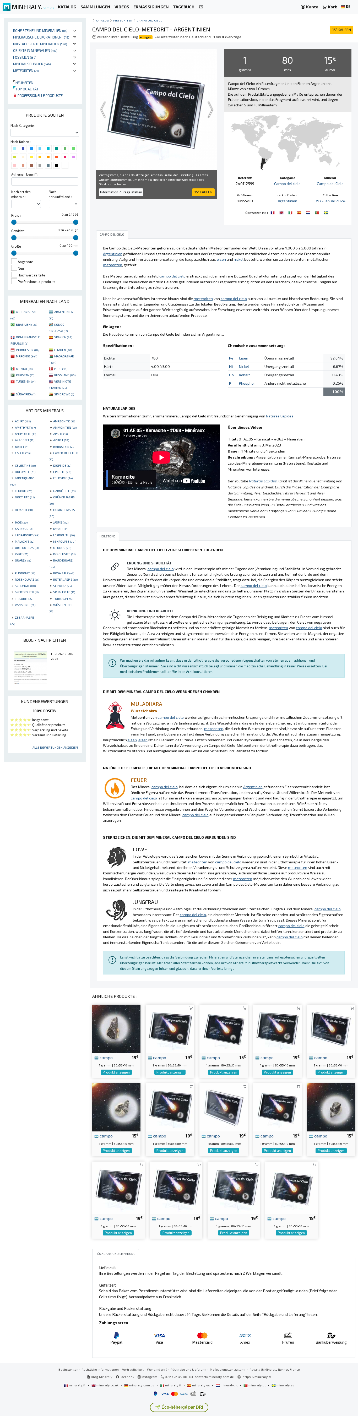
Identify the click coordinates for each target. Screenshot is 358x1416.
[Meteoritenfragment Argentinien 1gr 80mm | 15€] (331, 1106)
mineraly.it (173, 1385)
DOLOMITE (25, 471)
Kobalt (244, 375)
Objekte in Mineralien (35, 50)
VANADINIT (25, 605)
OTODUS (62, 547)
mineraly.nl (229, 1385)
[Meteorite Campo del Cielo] (291, 212)
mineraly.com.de (141, 1385)
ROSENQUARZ (27, 579)
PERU (60, 369)
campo (106, 1057)
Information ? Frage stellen (121, 192)
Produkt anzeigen (116, 1072)
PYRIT (21, 554)
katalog (102, 20)
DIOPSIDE (62, 465)
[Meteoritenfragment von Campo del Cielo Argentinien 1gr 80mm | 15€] (116, 1106)
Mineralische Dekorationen (41, 37)
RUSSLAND (64, 375)
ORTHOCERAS (27, 547)
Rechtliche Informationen (100, 1369)
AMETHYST (25, 427)
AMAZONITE (64, 421)
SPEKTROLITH (27, 592)
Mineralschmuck (32, 64)
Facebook (126, 1377)
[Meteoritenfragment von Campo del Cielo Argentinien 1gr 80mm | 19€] (277, 1106)
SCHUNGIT (25, 585)
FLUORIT (23, 491)
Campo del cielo (149, 20)
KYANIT (60, 528)
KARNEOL (24, 528)
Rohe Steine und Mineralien (40, 30)
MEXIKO (24, 369)
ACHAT (23, 421)
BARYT (22, 446)
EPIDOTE (62, 471)
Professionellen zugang (228, 1369)
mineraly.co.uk (107, 1385)
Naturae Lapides (280, 416)
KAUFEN (341, 30)
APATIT (60, 433)
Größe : (17, 246)
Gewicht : (18, 231)
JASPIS (60, 522)
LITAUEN (63, 350)
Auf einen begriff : (24, 174)
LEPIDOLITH (64, 535)
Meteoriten (26, 70)
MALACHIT (24, 541)
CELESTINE (25, 465)
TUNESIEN (25, 381)
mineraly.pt (257, 1385)
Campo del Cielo (330, 183)
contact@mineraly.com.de (214, 1377)
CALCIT (22, 453)
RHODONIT (25, 573)
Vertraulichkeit (133, 1369)
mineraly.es (201, 1385)
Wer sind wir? (157, 1369)
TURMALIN (63, 598)
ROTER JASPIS (65, 579)
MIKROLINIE (64, 541)
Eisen (243, 358)
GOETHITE (25, 497)
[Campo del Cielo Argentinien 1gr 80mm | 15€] (223, 1028)
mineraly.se (285, 1385)
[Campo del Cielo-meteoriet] (308, 212)
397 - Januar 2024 (330, 201)
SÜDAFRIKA (25, 394)
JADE (21, 522)
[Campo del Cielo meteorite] (282, 212)
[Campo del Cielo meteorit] (326, 212)
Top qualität (26, 89)
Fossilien (24, 57)
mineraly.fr (77, 1385)
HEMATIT (24, 509)
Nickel (244, 366)
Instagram (149, 1377)
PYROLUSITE (64, 554)
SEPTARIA (62, 585)
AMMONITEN (65, 427)
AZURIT (61, 440)
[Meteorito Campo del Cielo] (299, 212)
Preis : (16, 215)
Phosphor (247, 383)
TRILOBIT (24, 598)
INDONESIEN (27, 350)
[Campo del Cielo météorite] (273, 212)
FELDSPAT (63, 478)
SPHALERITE (64, 592)
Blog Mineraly (101, 1377)
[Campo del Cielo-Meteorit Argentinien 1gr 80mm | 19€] (277, 1028)
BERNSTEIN (64, 446)
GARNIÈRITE (64, 491)
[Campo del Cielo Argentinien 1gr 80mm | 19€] (170, 1106)
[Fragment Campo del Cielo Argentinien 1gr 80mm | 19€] (116, 1028)
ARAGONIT (24, 440)
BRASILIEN (26, 324)
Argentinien (287, 201)
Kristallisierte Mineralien (40, 44)
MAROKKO (26, 356)
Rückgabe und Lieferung (189, 1369)
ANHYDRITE (25, 433)
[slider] (14, 222)
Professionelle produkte (40, 95)
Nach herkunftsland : (60, 194)
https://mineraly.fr (257, 1377)
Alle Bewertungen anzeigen (55, 747)
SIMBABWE (64, 394)
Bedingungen (68, 1369)
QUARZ (23, 560)
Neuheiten (23, 82)
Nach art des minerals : (21, 194)
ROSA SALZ (63, 573)
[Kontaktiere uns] (201, 7)
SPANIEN (63, 337)
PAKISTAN (25, 375)
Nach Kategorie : (22, 125)
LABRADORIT (27, 535)
